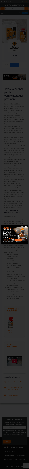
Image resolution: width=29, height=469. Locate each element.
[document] (14, 234)
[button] (26, 227)
